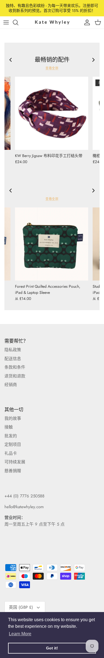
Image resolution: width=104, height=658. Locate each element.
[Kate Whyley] (52, 22)
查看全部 (52, 68)
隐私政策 (12, 350)
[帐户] (86, 22)
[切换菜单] (6, 22)
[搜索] (18, 22)
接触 (8, 427)
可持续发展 (14, 462)
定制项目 (12, 444)
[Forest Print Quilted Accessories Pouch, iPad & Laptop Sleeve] (51, 244)
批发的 (10, 436)
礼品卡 (10, 453)
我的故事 (12, 418)
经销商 (10, 385)
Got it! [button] (52, 648)
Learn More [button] (20, 633)
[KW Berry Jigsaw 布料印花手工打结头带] (51, 113)
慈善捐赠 (12, 471)
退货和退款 (14, 376)
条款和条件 (14, 367)
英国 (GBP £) (21, 607)
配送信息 (12, 359)
